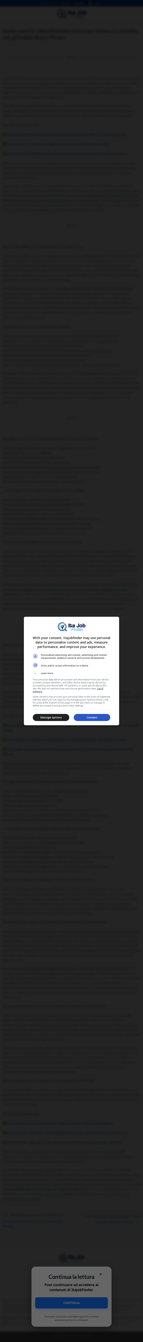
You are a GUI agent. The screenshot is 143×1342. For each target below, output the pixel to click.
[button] (71, 673)
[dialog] (71, 671)
